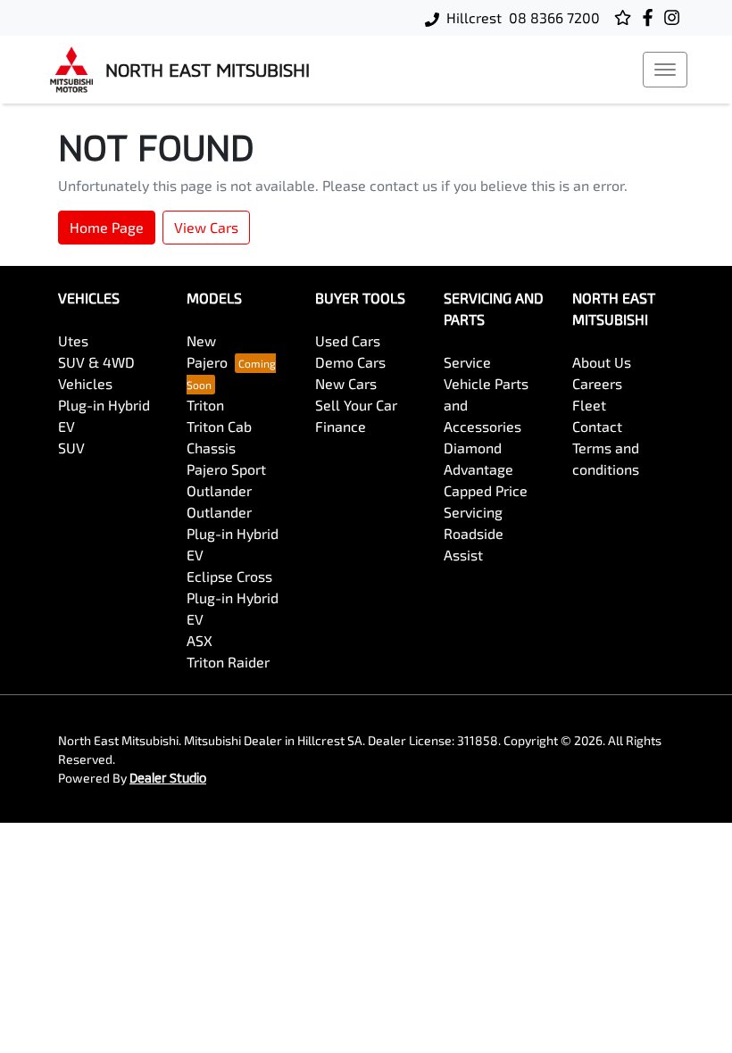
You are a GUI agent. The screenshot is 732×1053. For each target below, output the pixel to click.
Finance (340, 426)
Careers (597, 383)
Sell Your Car (356, 404)
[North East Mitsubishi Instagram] (675, 17)
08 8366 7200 (554, 17)
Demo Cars (350, 361)
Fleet (589, 404)
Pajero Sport (226, 468)
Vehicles (85, 383)
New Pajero (207, 351)
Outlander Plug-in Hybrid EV (233, 533)
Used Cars (347, 340)
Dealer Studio (167, 777)
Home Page (107, 227)
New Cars (346, 383)
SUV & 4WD (96, 361)
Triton (205, 404)
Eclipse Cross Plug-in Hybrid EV (233, 597)
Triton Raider (228, 661)
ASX (199, 640)
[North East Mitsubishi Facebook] (651, 17)
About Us (601, 361)
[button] (665, 69)
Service (467, 361)
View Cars (206, 227)
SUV (71, 447)
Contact (597, 426)
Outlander (219, 490)
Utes (73, 340)
